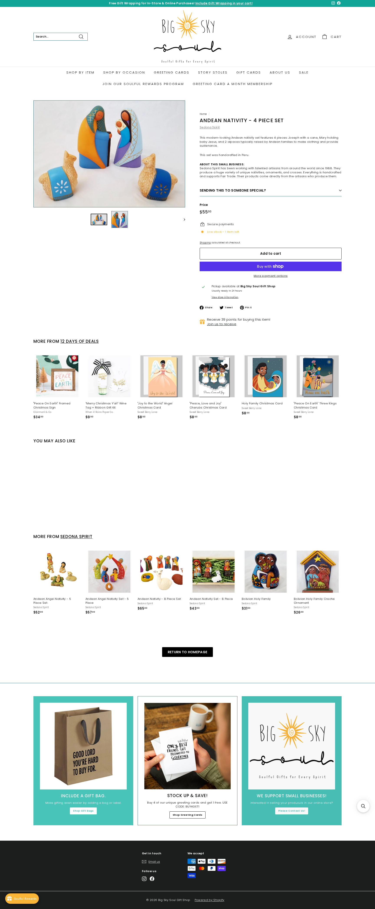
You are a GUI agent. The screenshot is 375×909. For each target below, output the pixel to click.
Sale (304, 72)
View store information (225, 297)
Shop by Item (80, 72)
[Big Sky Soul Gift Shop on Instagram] (144, 878)
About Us (280, 72)
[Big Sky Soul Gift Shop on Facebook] (152, 878)
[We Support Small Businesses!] (291, 746)
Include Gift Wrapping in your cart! (224, 3)
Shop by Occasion (124, 72)
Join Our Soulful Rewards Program (143, 84)
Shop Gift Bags (83, 810)
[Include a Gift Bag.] (83, 746)
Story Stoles (213, 72)
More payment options (271, 276)
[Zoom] (109, 154)
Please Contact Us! (291, 810)
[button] (363, 806)
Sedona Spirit (210, 127)
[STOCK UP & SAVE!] (187, 746)
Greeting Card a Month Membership (233, 84)
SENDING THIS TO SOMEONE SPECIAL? (233, 190)
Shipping (205, 242)
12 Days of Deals (79, 341)
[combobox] (60, 36)
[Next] (182, 219)
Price (204, 205)
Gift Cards (248, 72)
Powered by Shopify (209, 900)
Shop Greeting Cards (187, 815)
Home (203, 114)
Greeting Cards (171, 72)
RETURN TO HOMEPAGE (187, 652)
